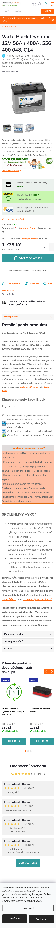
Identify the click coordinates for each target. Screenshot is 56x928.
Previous (46, 671)
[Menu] (52, 4)
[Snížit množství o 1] (51, 249)
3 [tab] (31, 751)
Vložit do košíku (30, 258)
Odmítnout (14, 918)
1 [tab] (25, 751)
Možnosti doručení (15, 219)
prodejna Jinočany (30, 238)
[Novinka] (14, 692)
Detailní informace (10, 170)
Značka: (8, 291)
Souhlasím (41, 919)
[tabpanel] (14, 712)
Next (51, 671)
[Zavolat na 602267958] (34, 4)
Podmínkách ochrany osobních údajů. (22, 901)
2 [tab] (28, 751)
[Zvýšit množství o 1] (51, 245)
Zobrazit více (28, 862)
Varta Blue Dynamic (29, 386)
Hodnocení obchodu (28, 766)
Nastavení (28, 908)
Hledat (47, 11)
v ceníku (37, 599)
